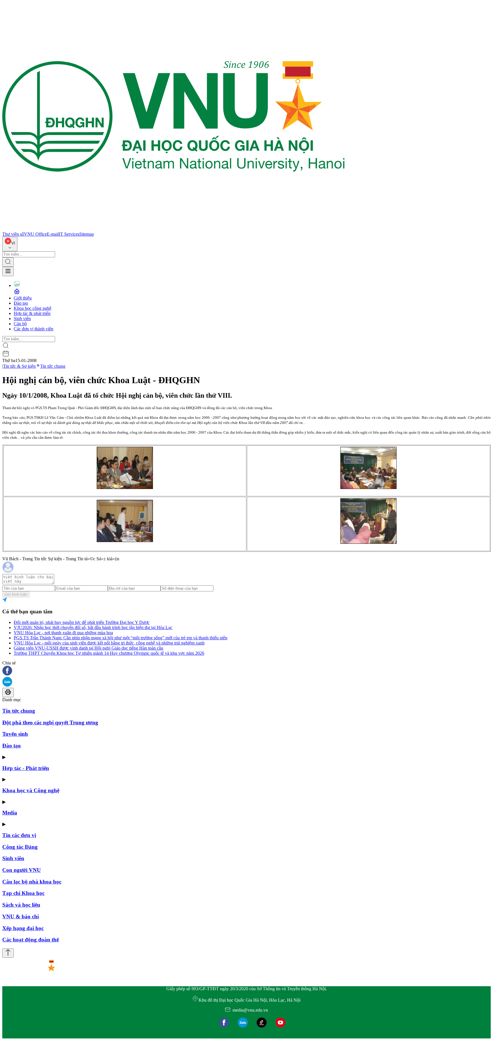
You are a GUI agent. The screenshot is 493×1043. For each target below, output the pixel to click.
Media (9, 813)
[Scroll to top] (8, 953)
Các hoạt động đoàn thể (30, 940)
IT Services (69, 234)
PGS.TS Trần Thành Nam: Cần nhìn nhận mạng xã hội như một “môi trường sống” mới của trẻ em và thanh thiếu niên (120, 637)
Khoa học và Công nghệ (30, 790)
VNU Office (35, 234)
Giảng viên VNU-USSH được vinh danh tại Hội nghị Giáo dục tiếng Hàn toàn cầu (88, 648)
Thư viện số (13, 234)
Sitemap (86, 234)
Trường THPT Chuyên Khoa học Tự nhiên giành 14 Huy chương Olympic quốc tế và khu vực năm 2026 (109, 653)
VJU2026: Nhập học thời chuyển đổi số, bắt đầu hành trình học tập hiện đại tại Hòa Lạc (93, 627)
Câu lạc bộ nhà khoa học (31, 882)
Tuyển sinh (15, 734)
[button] (246, 671)
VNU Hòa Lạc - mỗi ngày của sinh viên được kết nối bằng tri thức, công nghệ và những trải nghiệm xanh (109, 642)
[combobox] (9, 244)
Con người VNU (21, 870)
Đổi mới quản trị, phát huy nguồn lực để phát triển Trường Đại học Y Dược (81, 622)
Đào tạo (21, 303)
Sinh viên (22, 318)
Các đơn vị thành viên (33, 328)
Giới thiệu (23, 298)
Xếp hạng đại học (23, 928)
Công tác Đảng (20, 847)
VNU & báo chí (20, 916)
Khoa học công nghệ (32, 308)
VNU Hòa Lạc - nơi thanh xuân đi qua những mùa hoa (63, 632)
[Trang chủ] (173, 229)
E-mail (53, 234)
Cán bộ (20, 323)
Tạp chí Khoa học (23, 893)
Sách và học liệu (21, 905)
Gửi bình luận (16, 594)
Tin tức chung (52, 366)
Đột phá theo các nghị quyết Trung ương (50, 722)
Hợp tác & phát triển (32, 313)
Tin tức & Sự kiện (19, 366)
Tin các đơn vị (19, 835)
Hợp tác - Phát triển (25, 768)
